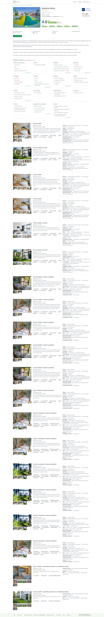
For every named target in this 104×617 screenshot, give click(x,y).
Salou (25, 5)
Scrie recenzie (18, 36)
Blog (64, 615)
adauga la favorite (45, 12)
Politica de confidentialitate (39, 615)
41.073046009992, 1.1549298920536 (53, 16)
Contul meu (58, 615)
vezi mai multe (27, 72)
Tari (19, 5)
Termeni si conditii (28, 615)
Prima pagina (15, 5)
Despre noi (19, 615)
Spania (22, 5)
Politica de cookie (50, 615)
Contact (68, 615)
